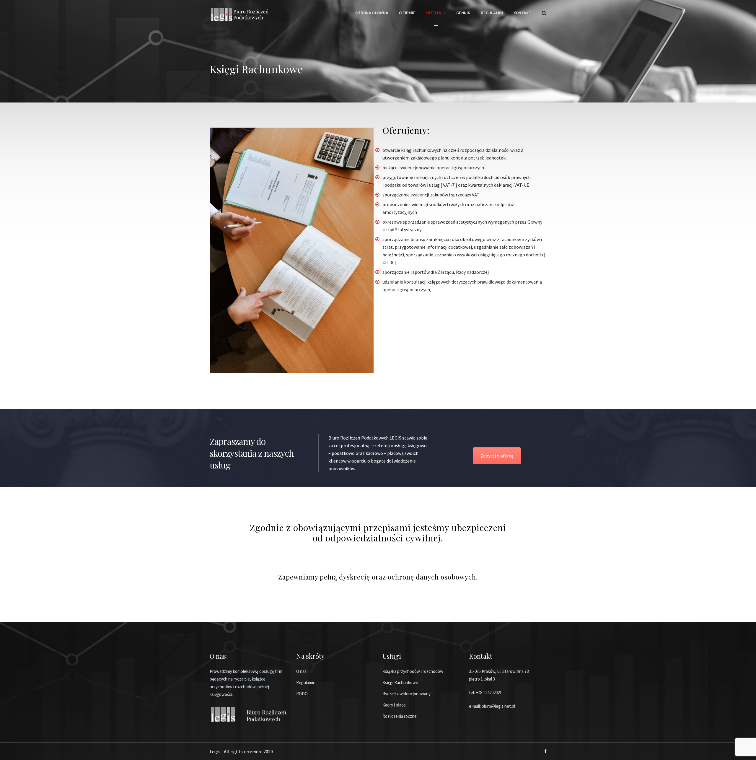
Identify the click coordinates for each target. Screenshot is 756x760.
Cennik (463, 13)
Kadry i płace (394, 705)
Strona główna (371, 13)
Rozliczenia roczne (399, 716)
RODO (302, 693)
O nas (301, 671)
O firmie (407, 13)
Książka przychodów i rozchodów (412, 671)
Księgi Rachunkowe (400, 682)
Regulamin (492, 13)
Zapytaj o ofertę (496, 456)
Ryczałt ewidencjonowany (406, 693)
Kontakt (522, 13)
